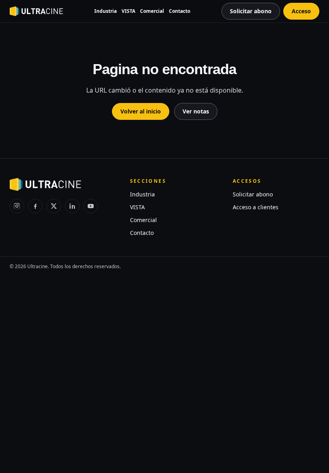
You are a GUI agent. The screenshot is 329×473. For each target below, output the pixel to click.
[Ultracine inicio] (36, 11)
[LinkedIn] (72, 206)
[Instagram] (17, 206)
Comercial (152, 11)
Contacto (179, 11)
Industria (105, 11)
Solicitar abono (253, 194)
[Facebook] (35, 206)
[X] (54, 206)
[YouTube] (90, 206)
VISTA (128, 11)
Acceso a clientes (255, 207)
